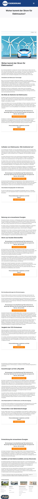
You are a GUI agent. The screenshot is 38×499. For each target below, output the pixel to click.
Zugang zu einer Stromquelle (28, 149)
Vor (35, 32)
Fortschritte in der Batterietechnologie (21, 85)
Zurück (32, 32)
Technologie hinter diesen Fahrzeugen (15, 72)
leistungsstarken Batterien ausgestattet (29, 81)
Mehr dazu (27, 475)
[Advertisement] (19, 24)
